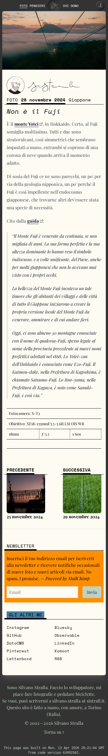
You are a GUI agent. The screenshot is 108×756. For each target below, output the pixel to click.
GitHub (14, 635)
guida (33, 221)
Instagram (18, 627)
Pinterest (18, 651)
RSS (58, 659)
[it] (100, 5)
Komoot (62, 651)
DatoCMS (15, 643)
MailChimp (79, 578)
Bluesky (63, 627)
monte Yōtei (26, 124)
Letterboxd (19, 659)
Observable (67, 635)
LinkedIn (64, 643)
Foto (12, 99)
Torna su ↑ (54, 732)
